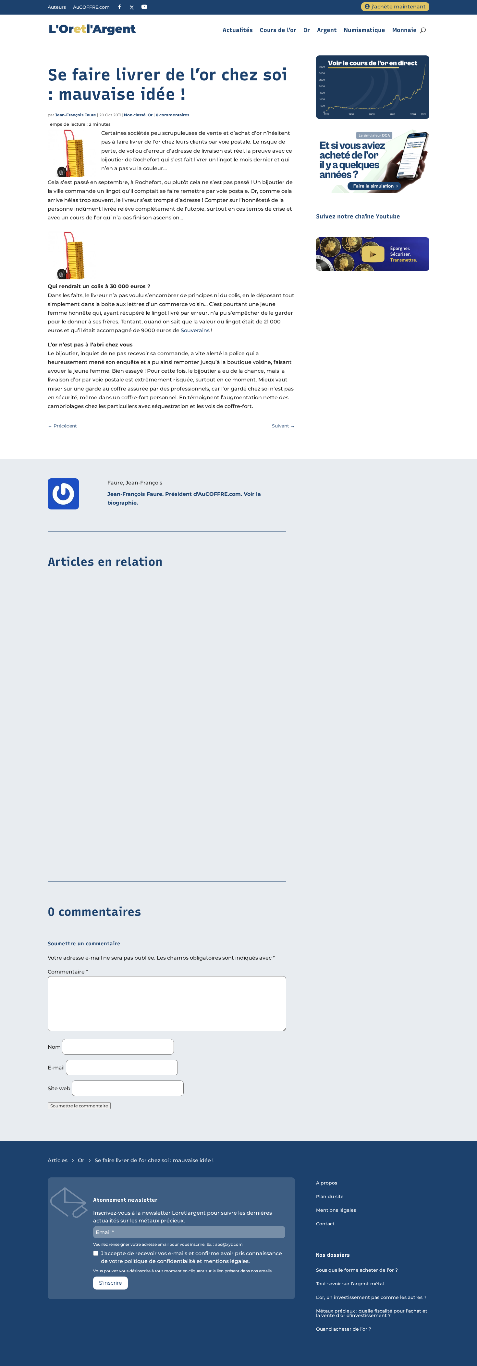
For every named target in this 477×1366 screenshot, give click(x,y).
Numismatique (364, 30)
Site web (59, 1088)
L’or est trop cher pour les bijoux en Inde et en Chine (118, 663)
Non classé (135, 114)
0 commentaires (172, 114)
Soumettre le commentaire (79, 1105)
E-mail (56, 1068)
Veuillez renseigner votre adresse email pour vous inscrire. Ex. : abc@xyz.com (168, 1244)
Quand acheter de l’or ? (343, 1329)
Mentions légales (336, 1210)
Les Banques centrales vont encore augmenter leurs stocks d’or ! (135, 862)
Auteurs (57, 7)
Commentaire (68, 972)
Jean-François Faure (75, 114)
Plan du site (330, 1196)
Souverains (195, 330)
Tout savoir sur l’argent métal (350, 1284)
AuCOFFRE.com (91, 7)
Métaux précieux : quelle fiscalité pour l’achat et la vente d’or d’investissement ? (371, 1313)
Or (306, 30)
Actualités (238, 30)
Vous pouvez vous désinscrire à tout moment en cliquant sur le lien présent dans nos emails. (183, 1271)
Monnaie (404, 30)
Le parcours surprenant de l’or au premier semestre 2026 (124, 762)
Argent (327, 30)
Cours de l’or (278, 30)
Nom (54, 1047)
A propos (326, 1183)
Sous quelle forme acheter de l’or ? (357, 1270)
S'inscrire (110, 1283)
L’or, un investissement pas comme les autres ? (371, 1297)
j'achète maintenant (399, 7)
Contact (325, 1224)
